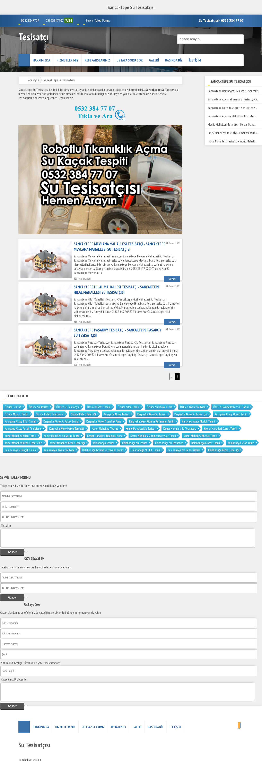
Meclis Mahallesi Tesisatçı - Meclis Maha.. (232, 124)
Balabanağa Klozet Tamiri (205, 443)
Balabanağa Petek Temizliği (223, 450)
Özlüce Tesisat (13, 407)
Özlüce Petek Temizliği (83, 414)
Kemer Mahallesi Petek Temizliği (67, 443)
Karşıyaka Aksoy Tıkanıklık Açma (103, 421)
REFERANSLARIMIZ (97, 60)
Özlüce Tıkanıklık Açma (193, 407)
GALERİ (154, 60)
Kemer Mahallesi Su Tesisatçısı (179, 428)
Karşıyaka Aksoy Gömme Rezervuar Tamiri (151, 421)
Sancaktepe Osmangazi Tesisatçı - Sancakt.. (233, 91)
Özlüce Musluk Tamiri (16, 414)
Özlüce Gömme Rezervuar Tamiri (231, 407)
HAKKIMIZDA (41, 60)
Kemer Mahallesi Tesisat (105, 428)
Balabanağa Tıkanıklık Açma (59, 450)
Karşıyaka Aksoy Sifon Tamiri (20, 421)
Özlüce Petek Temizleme (49, 414)
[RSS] (239, 725)
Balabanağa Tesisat (103, 443)
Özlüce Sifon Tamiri (128, 407)
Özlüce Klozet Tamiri (98, 407)
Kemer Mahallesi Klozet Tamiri (220, 428)
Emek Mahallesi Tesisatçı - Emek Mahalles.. (233, 133)
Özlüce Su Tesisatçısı (67, 407)
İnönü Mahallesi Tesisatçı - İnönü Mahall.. (232, 141)
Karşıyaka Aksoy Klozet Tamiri (231, 414)
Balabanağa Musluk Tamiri (145, 450)
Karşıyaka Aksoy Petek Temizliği (66, 428)
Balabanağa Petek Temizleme (184, 450)
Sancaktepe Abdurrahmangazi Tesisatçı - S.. (233, 99)
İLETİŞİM (195, 60)
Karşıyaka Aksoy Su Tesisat (152, 414)
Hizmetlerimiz (67, 60)
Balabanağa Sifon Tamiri (241, 443)
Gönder (12, 552)
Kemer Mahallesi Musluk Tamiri (200, 436)
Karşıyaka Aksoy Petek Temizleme (23, 428)
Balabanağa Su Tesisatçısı (169, 443)
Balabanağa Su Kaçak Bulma (20, 450)
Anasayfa (33, 80)
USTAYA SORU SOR (129, 60)
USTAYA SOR (118, 727)
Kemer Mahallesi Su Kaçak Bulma (61, 436)
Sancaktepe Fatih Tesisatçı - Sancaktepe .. (232, 108)
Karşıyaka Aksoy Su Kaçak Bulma (61, 421)
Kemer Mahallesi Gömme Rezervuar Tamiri (153, 436)
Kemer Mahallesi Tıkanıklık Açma (105, 436)
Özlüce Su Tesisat (39, 407)
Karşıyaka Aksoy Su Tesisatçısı (190, 414)
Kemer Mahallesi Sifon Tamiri (20, 436)
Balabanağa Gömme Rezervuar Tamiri (102, 450)
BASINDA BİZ (174, 60)
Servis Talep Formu (98, 20)
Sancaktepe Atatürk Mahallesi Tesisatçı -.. (232, 116)
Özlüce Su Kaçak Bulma (159, 407)
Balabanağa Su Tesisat (134, 443)
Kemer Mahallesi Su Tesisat (141, 428)
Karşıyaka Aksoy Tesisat (117, 414)
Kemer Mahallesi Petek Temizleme (23, 443)
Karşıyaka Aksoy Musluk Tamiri (198, 421)
